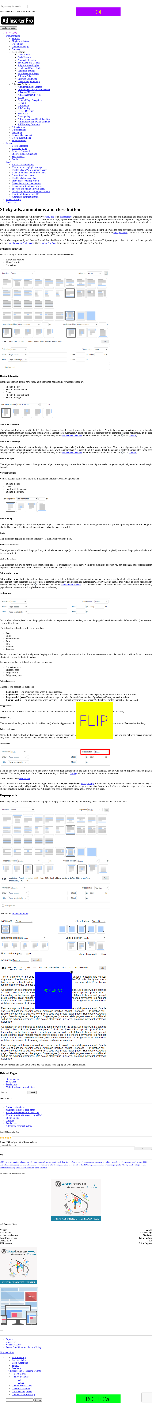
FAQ (8, 162)
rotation (143, 1165)
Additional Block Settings (30, 87)
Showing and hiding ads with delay (28, 188)
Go (143, 1148)
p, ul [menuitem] (22, 1382)
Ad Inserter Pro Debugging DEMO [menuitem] (24, 1371)
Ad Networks (18, 127)
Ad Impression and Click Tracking (34, 119)
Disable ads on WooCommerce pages (29, 170)
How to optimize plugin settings (27, 167)
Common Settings (20, 46)
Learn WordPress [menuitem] (20, 1363)
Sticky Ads (23, 113)
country (140, 1162)
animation (49, 1162)
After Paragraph (19, 148)
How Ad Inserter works (23, 164)
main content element (72, 435)
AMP (43, 1162)
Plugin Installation (20, 41)
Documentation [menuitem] (19, 1360)
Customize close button (23, 175)
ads (21, 1162)
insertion (101, 1165)
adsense (26, 1162)
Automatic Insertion (27, 60)
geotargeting (63, 1165)
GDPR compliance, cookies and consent (31, 191)
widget (37, 1167)
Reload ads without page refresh (27, 186)
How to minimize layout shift (25, 194)
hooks (81, 1165)
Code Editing (24, 54)
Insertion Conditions (27, 78)
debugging (14, 1165)
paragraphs (117, 1165)
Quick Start (17, 44)
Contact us (11, 202)
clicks (113, 1162)
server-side (4, 1167)
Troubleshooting (19, 140)
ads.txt (21, 97)
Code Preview (24, 57)
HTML (86, 1165)
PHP (123, 1165)
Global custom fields (21, 137)
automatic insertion (61, 1162)
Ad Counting (24, 108)
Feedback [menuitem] (16, 1368)
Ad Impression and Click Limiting (34, 121)
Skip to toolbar (7, 1352)
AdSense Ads (24, 76)
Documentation (13, 36)
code (135, 1162)
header (71, 1165)
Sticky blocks (18, 156)
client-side (119, 1162)
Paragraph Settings (26, 70)
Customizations (19, 129)
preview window (20, 913)
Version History (13, 199)
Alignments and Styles (28, 65)
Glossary (16, 49)
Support (9, 1339)
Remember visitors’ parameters (26, 183)
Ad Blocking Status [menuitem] (23, 1391)
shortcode (20, 1167)
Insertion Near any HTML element (34, 89)
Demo (9, 143)
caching (107, 1162)
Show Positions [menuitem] (21, 1376)
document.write (43, 1165)
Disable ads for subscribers (24, 178)
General (132, 435)
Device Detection (26, 111)
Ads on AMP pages (27, 92)
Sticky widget (87, 783)
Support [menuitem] (15, 1365)
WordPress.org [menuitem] (19, 1357)
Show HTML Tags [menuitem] (23, 1385)
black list (101, 1162)
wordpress (43, 1167)
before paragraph (77, 1162)
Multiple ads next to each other (20, 1087)
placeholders (66, 216)
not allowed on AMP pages (21, 243)
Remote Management (22, 135)
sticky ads (49, 216)
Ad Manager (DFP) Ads (29, 95)
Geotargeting (24, 116)
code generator (121, 232)
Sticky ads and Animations (24, 154)
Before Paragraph (20, 146)
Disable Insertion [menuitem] (22, 1388)
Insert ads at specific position (25, 180)
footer (56, 1165)
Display (73, 773)
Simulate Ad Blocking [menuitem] (24, 1394)
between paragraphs (91, 1162)
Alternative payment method (25, 196)
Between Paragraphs (21, 151)
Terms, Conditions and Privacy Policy (23, 1347)
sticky (26, 1167)
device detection (25, 1165)
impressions (94, 1165)
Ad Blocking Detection (29, 124)
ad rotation (14, 1162)
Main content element (71, 584)
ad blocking (5, 1162)
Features (16, 38)
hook (76, 1165)
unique (31, 1167)
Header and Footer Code (29, 68)
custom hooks (5, 1165)
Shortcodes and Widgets (29, 62)
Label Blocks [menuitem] (20, 1373)
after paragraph (35, 1162)
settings (12, 1167)
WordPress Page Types (28, 73)
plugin (137, 1165)
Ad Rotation (23, 105)
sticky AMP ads (49, 243)
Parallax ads (17, 159)
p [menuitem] (20, 1379)
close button (129, 1162)
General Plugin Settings (29, 81)
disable (33, 1165)
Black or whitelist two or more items (29, 172)
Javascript (109, 1165)
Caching (22, 103)
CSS (145, 1162)
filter (51, 1165)
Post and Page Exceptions (30, 100)
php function (130, 1165)
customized (24, 778)
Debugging (17, 132)
